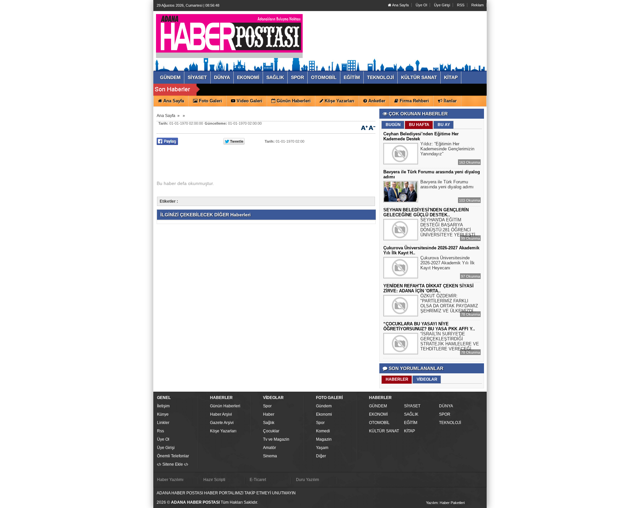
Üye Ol (421, 5)
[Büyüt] (364, 127)
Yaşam (322, 447)
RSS (460, 5)
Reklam (477, 5)
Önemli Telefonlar (173, 456)
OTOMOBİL (379, 422)
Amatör (269, 447)
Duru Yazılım (307, 479)
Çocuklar (271, 431)
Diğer (321, 456)
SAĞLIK (411, 414)
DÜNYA (446, 406)
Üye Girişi (442, 5)
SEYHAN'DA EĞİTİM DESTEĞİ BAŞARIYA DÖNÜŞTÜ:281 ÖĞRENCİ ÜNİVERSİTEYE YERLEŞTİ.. (449, 227)
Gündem (324, 406)
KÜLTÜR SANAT (384, 431)
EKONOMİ (378, 414)
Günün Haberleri (225, 406)
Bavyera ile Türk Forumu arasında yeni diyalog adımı (447, 184)
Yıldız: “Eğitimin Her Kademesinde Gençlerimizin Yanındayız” (447, 148)
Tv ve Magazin (276, 439)
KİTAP (409, 431)
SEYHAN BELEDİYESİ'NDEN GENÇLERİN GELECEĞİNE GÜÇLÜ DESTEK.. (426, 212)
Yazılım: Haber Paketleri (445, 503)
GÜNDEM (378, 406)
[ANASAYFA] (229, 34)
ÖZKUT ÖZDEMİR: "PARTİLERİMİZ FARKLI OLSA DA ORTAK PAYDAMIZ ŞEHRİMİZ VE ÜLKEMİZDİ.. (449, 303)
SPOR (444, 414)
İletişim (163, 406)
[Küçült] (372, 127)
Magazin (324, 439)
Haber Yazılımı (170, 479)
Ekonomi (324, 414)
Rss (160, 431)
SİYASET (412, 406)
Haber (268, 414)
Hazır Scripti (214, 479)
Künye (163, 414)
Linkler (163, 422)
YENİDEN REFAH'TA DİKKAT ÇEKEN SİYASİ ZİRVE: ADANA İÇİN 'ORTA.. (428, 288)
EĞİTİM (410, 422)
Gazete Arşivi (222, 422)
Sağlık (268, 422)
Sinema (270, 456)
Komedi (323, 431)
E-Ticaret (258, 479)
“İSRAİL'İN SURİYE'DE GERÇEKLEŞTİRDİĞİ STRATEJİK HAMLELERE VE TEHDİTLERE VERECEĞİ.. (449, 341)
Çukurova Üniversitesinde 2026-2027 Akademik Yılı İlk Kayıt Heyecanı (447, 262)
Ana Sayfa (400, 5)
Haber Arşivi (221, 414)
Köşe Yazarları (223, 431)
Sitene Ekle (172, 464)
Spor (267, 406)
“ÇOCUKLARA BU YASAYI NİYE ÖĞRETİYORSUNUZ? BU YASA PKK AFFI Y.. (429, 326)
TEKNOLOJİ (450, 422)
